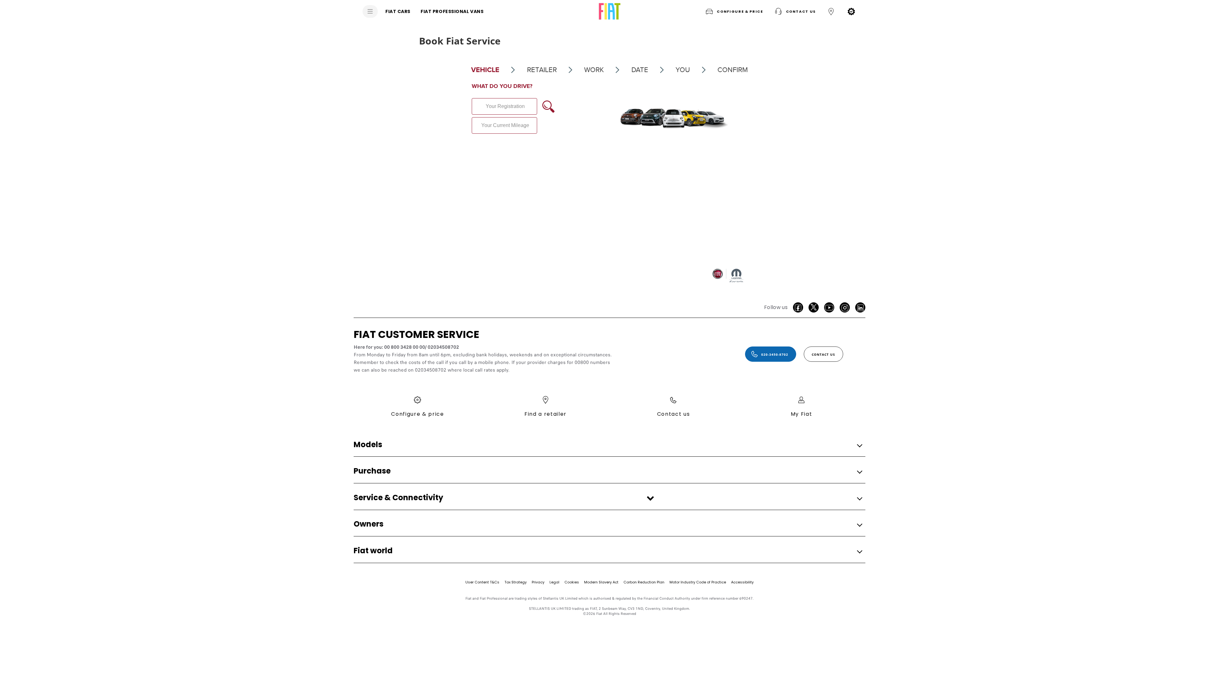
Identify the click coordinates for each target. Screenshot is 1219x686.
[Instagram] (845, 307)
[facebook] (798, 307)
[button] (733, 11)
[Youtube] (829, 307)
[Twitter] (814, 307)
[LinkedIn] (860, 307)
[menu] (370, 11)
